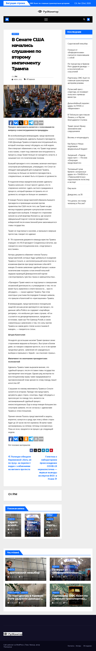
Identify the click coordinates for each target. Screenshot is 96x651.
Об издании (87, 646)
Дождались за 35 (75, 195)
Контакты (70, 646)
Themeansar (8, 647)
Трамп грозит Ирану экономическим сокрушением (77, 128)
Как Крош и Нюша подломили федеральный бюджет (77, 146)
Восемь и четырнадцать (78, 138)
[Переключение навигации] (46, 19)
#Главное (31, 79)
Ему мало (72, 188)
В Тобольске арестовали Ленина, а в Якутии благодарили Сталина (79, 117)
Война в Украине (49, 515)
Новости (15, 34)
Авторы (78, 646)
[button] (84, 19)
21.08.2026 (14, 577)
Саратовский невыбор (78, 44)
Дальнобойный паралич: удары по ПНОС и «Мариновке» (78, 105)
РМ (16, 76)
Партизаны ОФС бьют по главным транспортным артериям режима (79, 80)
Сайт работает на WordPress (14, 645)
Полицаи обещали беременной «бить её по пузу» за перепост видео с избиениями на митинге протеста (19, 463)
